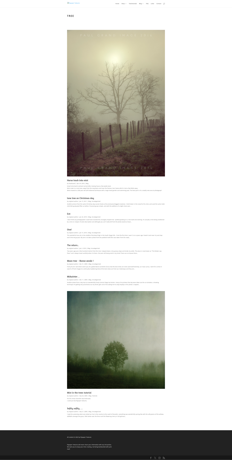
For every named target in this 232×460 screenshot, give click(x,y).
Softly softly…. (74, 408)
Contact (158, 3)
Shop (123, 3)
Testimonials (133, 3)
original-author (73, 201)
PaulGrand (72, 183)
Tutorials (94, 396)
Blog (140, 3)
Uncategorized (96, 201)
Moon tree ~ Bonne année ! (80, 260)
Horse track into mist (77, 180)
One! (69, 229)
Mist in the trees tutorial (79, 392)
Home (117, 3)
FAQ (147, 3)
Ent (68, 213)
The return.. (73, 245)
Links (152, 3)
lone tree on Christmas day (80, 198)
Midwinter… (73, 276)
